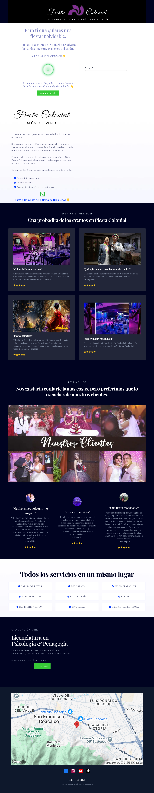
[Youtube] (80, 771)
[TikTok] (88, 771)
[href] (77, 729)
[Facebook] (66, 771)
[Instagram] (73, 771)
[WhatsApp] (42, 194)
